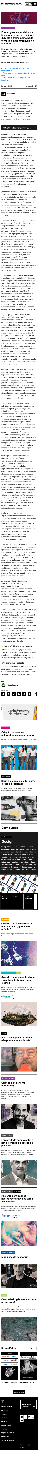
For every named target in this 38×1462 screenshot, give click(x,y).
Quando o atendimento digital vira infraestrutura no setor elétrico (18, 980)
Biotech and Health (7, 1135)
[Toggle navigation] (35, 4)
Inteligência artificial (8, 28)
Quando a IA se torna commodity (13, 1084)
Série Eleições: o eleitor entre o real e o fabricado (18, 782)
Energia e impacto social (8, 972)
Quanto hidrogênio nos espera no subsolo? (18, 1301)
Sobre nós (4, 1410)
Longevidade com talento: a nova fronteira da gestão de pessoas (17, 1143)
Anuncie (4, 1418)
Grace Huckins (8, 86)
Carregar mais (19, 1392)
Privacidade (5, 1436)
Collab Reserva (6, 1425)
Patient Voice (17, 1191)
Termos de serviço (7, 1440)
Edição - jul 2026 (6, 837)
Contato (4, 1414)
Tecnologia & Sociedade (8, 1252)
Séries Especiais (6, 776)
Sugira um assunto (7, 1433)
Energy (19, 972)
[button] (35, 901)
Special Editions (6, 1406)
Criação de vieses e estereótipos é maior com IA (17, 733)
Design (7, 841)
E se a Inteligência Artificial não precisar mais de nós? (16, 1039)
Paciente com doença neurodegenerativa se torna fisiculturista (17, 1198)
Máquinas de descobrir (14, 1256)
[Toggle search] (26, 4)
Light (13, 998)
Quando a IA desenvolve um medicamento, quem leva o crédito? (17, 926)
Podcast (4, 1033)
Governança (5, 919)
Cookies (4, 1429)
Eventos (4, 1421)
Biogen (14, 1217)
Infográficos (5, 727)
